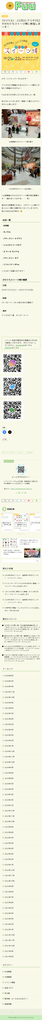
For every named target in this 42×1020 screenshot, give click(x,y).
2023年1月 (9, 865)
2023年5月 (9, 843)
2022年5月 (9, 908)
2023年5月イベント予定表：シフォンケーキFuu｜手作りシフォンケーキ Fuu (21, 649)
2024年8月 (9, 773)
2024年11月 (10, 757)
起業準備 (8, 1004)
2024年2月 (9, 800)
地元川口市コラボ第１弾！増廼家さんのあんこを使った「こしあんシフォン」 (22, 637)
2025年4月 (9, 730)
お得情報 (8, 977)
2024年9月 (9, 767)
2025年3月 (9, 735)
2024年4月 (9, 789)
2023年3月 (9, 854)
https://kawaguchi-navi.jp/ (21, 489)
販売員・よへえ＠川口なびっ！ (17, 999)
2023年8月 (9, 832)
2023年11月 (10, 816)
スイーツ (23, 452)
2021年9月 (9, 951)
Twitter (8, 348)
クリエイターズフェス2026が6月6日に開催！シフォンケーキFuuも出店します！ (22, 584)
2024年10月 (10, 762)
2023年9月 (9, 827)
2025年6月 (9, 719)
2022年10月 (10, 881)
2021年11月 (10, 940)
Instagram (20, 345)
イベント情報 (10, 982)
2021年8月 (9, 956)
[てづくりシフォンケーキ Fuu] (21, 9)
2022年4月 (9, 913)
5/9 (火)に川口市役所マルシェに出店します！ (21, 646)
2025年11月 (10, 692)
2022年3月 (9, 919)
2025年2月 (9, 740)
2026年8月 (9, 676)
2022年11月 (10, 875)
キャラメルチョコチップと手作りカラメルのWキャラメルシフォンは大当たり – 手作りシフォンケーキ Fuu (22, 659)
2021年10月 (10, 946)
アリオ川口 (6, 452)
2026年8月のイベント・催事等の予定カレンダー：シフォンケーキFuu (22, 576)
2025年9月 (9, 703)
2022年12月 (10, 870)
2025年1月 (9, 746)
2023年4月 (9, 848)
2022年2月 (9, 924)
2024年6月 (9, 778)
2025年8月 (9, 708)
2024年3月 (9, 794)
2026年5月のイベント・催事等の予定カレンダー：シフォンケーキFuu (22, 601)
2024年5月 (9, 784)
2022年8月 (9, 892)
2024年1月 (9, 805)
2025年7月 (9, 713)
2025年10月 (10, 697)
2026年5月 (9, 681)
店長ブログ (9, 988)
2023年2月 (9, 859)
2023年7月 (9, 838)
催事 (30, 452)
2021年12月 (10, 935)
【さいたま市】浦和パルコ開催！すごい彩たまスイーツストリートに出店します (22, 593)
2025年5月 (9, 724)
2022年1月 (9, 929)
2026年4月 (9, 686)
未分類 (7, 993)
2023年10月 (10, 821)
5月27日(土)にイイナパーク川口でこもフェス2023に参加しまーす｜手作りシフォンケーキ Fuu (22, 629)
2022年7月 (9, 897)
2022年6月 (9, 902)
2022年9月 (9, 886)
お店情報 (5, 16)
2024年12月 (10, 751)
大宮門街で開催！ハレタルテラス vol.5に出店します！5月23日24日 (22, 609)
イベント (15, 452)
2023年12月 (10, 811)
